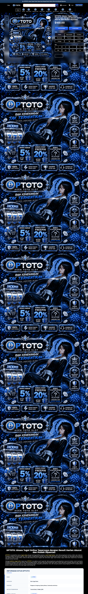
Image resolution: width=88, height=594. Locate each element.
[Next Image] (49, 38)
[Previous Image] (11, 38)
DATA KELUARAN (56, 11)
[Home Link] (16, 5)
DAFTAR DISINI (61, 28)
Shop (8, 5)
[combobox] (39, 5)
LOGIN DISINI (75, 28)
